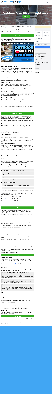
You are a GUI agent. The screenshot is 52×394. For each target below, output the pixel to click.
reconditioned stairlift (6, 242)
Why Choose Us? (38, 54)
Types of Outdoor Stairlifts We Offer (42, 62)
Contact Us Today (17, 207)
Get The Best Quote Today (17, 113)
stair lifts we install (6, 198)
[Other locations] (47, 2)
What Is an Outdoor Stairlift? (40, 53)
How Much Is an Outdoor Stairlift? (41, 61)
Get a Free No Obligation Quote (17, 255)
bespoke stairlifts (13, 263)
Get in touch (26, 16)
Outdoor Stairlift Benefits (40, 56)
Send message (43, 46)
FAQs (36, 66)
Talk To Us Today (17, 316)
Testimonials (37, 64)
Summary (37, 67)
